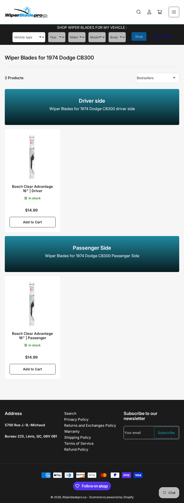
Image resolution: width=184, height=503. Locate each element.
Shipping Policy (77, 437)
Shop (139, 36)
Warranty (72, 431)
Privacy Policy (76, 419)
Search (70, 413)
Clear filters (162, 36)
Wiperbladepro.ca (74, 497)
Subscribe (166, 433)
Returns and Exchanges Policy (90, 425)
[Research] (138, 12)
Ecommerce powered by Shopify (111, 497)
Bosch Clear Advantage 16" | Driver (32, 188)
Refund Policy (76, 449)
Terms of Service (79, 443)
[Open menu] (174, 12)
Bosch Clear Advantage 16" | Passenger (32, 335)
